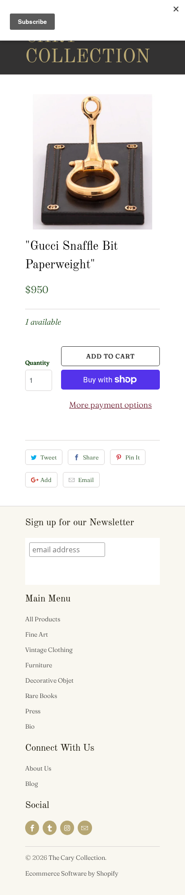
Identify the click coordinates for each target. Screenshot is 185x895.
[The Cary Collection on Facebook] (32, 828)
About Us (38, 768)
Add (46, 479)
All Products (42, 619)
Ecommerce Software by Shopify (72, 873)
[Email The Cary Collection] (85, 828)
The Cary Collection (61, 37)
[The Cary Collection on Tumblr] (50, 828)
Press (32, 711)
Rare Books (41, 696)
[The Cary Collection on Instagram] (67, 828)
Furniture (38, 665)
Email (86, 479)
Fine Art (36, 634)
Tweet (48, 457)
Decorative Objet (49, 680)
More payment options (110, 404)
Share (91, 457)
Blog (31, 784)
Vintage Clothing (49, 650)
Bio (30, 726)
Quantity (37, 362)
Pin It (132, 457)
